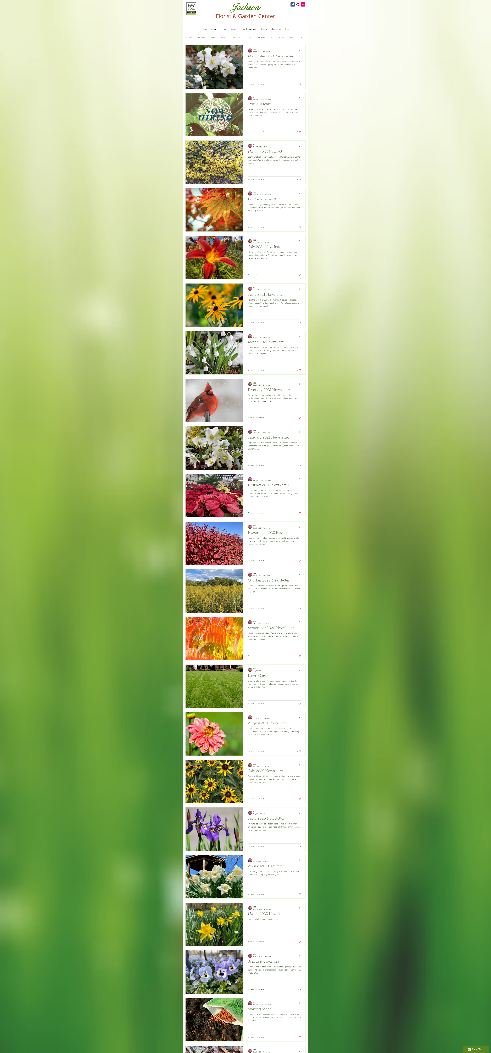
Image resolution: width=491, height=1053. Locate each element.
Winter (291, 37)
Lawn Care (261, 37)
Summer (248, 37)
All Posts (188, 37)
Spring (213, 37)
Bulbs (223, 37)
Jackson (245, 7)
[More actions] (300, 50)
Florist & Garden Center (245, 16)
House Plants (235, 37)
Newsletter (201, 37)
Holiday (281, 37)
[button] (302, 37)
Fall (271, 37)
